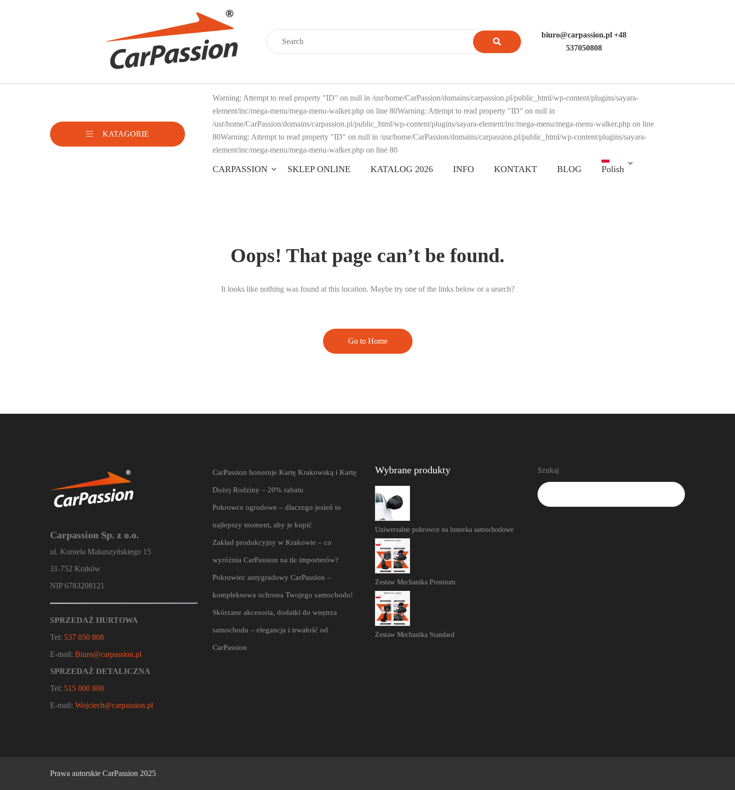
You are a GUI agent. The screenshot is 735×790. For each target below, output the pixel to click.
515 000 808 (84, 688)
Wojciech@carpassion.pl (114, 705)
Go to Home (368, 341)
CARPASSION (240, 169)
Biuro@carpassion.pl (108, 654)
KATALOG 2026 (401, 169)
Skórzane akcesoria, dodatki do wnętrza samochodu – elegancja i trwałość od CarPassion (274, 629)
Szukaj (548, 470)
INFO (463, 169)
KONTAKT (515, 169)
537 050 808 (84, 637)
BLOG (569, 169)
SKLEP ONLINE (319, 169)
